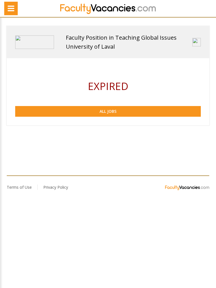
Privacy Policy (55, 187)
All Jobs (108, 111)
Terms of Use (19, 187)
